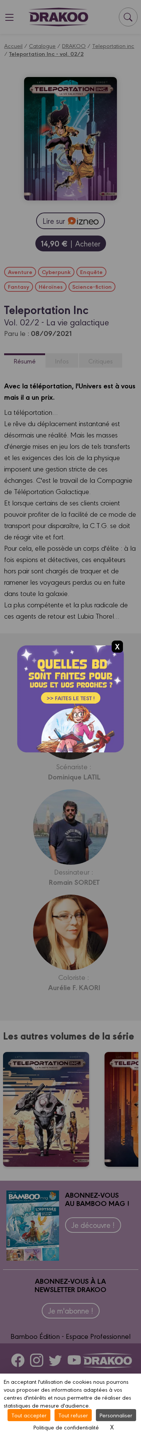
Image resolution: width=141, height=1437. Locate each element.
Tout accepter (29, 1415)
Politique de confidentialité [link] (66, 1427)
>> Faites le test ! (71, 698)
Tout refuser (73, 1415)
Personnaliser (116, 1415)
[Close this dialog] (117, 646)
